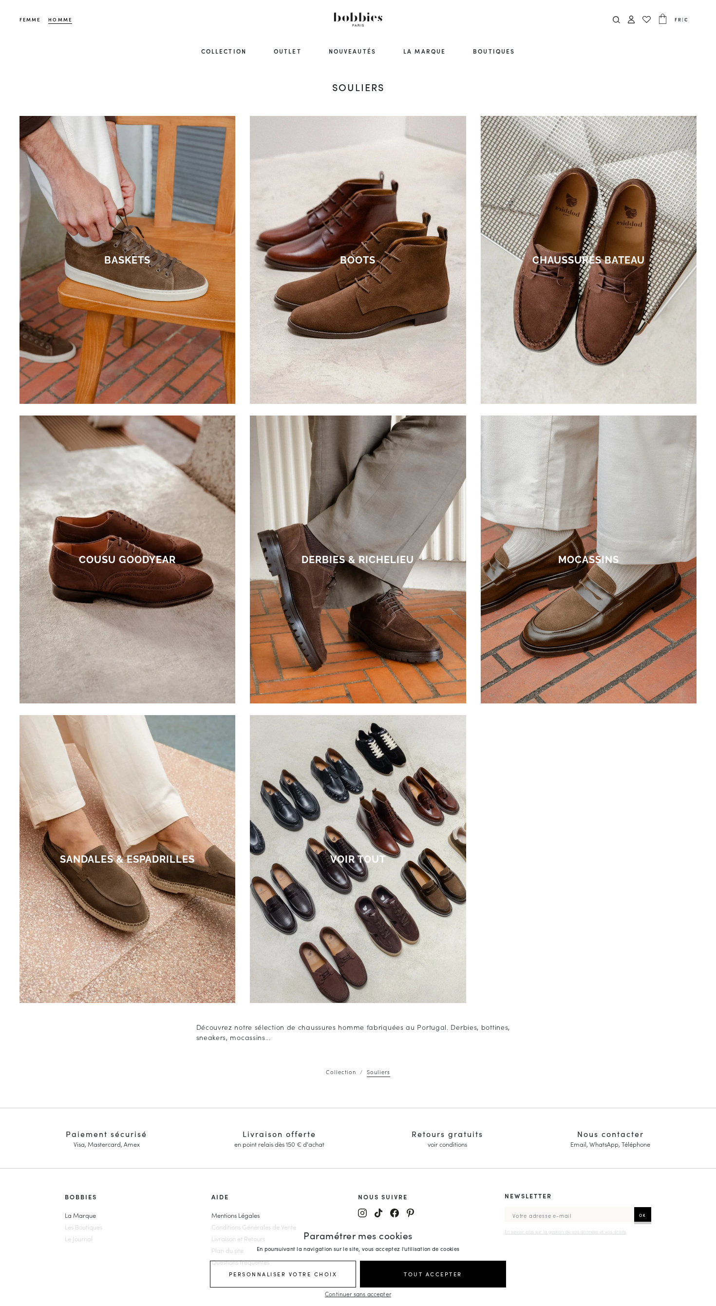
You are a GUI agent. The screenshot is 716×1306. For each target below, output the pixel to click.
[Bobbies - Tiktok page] (378, 1213)
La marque (424, 51)
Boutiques (494, 51)
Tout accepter (433, 1274)
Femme (29, 19)
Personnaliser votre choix (283, 1274)
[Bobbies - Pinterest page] (410, 1213)
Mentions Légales (235, 1215)
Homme (60, 19)
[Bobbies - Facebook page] (394, 1213)
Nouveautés (352, 51)
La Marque (80, 1215)
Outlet (287, 51)
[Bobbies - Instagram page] (362, 1213)
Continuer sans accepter (358, 1293)
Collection (223, 51)
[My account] (631, 20)
